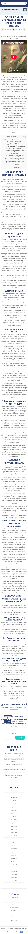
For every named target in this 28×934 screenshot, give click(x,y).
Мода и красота (14, 907)
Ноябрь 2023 (14, 861)
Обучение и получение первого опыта (15, 146)
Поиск (26, 3)
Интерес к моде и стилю (15, 145)
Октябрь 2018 (14, 877)
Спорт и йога (14, 920)
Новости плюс (14, 910)
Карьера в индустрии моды (14, 148)
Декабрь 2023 (14, 858)
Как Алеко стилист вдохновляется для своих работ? (16, 166)
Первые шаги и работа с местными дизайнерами (15, 151)
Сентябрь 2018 (14, 881)
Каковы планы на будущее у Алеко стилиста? (16, 163)
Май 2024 (14, 842)
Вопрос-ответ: (14, 153)
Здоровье (14, 904)
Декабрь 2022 (14, 871)
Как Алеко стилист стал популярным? (16, 161)
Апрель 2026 (14, 803)
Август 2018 (14, 884)
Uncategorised (14, 897)
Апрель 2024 (14, 845)
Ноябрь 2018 (14, 874)
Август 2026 (14, 791)
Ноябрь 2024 (14, 829)
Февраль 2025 (14, 823)
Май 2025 (14, 816)
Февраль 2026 (14, 807)
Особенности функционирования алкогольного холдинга (14, 770)
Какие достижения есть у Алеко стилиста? (17, 159)
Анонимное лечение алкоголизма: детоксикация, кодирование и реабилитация (14, 765)
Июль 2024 (14, 836)
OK (21, 932)
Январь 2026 (14, 810)
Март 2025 (14, 820)
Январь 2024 (14, 855)
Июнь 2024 (14, 839)
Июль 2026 (14, 794)
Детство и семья (15, 143)
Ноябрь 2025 (14, 813)
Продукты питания (14, 913)
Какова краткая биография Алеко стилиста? (16, 156)
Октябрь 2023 (14, 865)
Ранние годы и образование (14, 141)
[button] (23, 137)
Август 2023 (14, 868)
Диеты (14, 901)
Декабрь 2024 (14, 826)
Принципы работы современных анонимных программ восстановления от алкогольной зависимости (14, 759)
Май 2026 (14, 800)
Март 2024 (14, 848)
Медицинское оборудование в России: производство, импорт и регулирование (14, 754)
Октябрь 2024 (14, 832)
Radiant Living (10, 9)
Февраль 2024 (14, 852)
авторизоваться (14, 709)
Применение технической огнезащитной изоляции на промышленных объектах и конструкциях (14, 775)
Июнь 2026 (14, 797)
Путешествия (14, 917)
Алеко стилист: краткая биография (14, 139)
